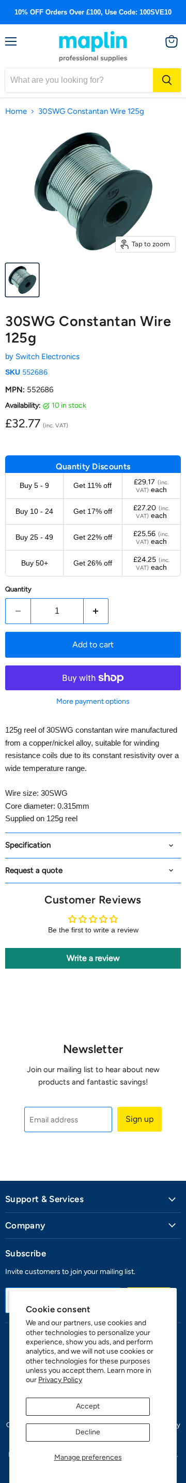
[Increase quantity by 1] (96, 611)
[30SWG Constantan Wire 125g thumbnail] (22, 279)
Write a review (93, 958)
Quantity (18, 589)
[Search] (167, 80)
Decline (87, 1432)
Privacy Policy (60, 1379)
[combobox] (79, 80)
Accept (88, 1406)
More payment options (93, 702)
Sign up (139, 1119)
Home (16, 111)
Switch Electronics (48, 356)
